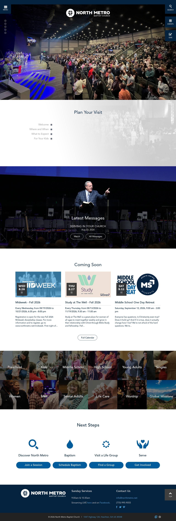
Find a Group (106, 465)
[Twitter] (120, 507)
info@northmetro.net (126, 498)
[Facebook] (117, 507)
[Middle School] (73, 351)
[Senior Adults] (73, 381)
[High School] (102, 351)
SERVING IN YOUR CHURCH (88, 226)
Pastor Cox (71, 149)
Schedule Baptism (70, 465)
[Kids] (44, 351)
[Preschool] (14, 351)
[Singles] (161, 351)
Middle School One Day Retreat (134, 302)
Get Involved (143, 465)
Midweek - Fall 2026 (27, 302)
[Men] (44, 381)
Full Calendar (87, 338)
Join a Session (33, 465)
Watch (77, 236)
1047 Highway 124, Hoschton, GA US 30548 (102, 517)
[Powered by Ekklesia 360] (156, 517)
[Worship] (132, 381)
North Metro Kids (75, 143)
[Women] (14, 381)
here (89, 502)
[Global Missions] (161, 381)
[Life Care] (102, 381)
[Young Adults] (132, 351)
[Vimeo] (124, 507)
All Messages (95, 236)
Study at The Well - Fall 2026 (83, 302)
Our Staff (70, 156)
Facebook (105, 502)
